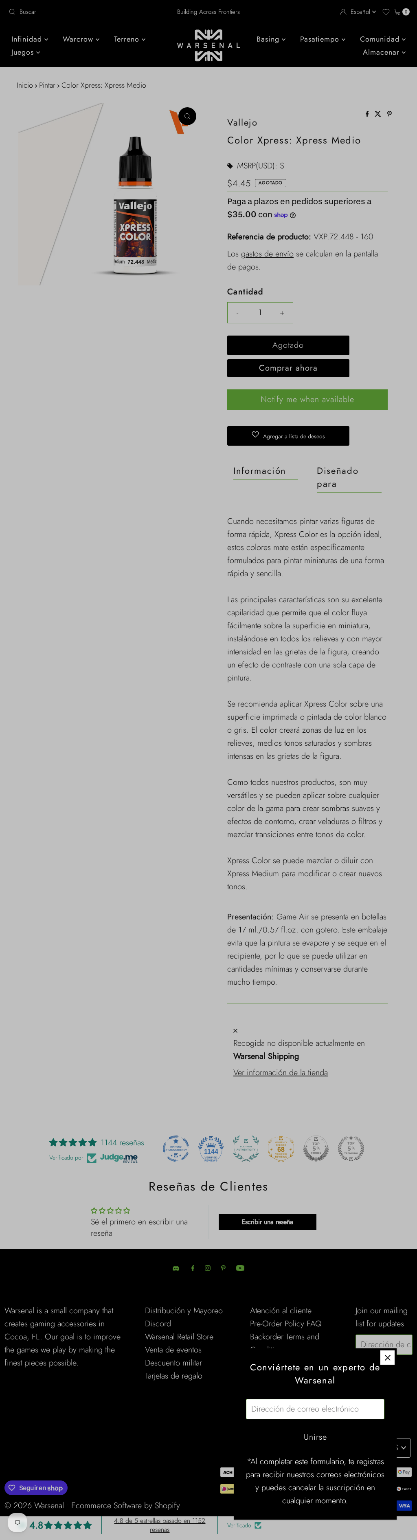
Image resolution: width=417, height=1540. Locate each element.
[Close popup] (387, 1357)
